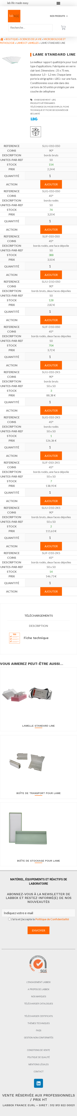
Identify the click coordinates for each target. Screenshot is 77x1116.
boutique (12, 39)
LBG (54, 99)
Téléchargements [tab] (38, 615)
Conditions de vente (38, 1050)
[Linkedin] (38, 1083)
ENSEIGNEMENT (42, 99)
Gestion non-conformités (38, 1037)
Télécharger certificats (38, 1016)
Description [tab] (38, 625)
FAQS (38, 1030)
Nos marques (38, 996)
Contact (39, 1071)
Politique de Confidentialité (52, 919)
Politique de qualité (38, 1057)
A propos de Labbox (38, 989)
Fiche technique (36, 638)
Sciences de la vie (31, 39)
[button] (58, 3)
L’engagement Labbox (38, 982)
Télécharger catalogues (38, 1003)
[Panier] (63, 27)
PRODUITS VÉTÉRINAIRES (42, 103)
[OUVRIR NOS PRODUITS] (67, 16)
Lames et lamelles (28, 42)
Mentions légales (38, 1064)
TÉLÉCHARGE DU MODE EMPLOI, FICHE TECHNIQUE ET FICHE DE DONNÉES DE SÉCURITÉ (49, 110)
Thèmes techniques (39, 1023)
